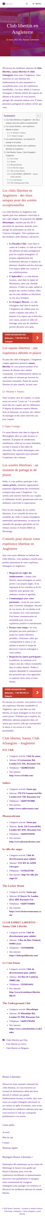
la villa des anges (17, 168)
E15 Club (14, 159)
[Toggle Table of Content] (37, 116)
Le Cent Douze (16, 180)
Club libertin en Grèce (16, 1044)
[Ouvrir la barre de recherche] (26, 3)
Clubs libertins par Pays (17, 1040)
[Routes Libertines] (7, 3)
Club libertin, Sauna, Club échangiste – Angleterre (21, 154)
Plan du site (7, 1137)
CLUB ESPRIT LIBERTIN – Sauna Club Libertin (24, 175)
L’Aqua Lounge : (17, 136)
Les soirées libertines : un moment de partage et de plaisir (20, 140)
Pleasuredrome (16, 165)
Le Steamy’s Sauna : (18, 133)
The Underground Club (19, 183)
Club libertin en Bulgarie (17, 1048)
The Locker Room (17, 171)
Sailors (13, 162)
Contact (6, 1142)
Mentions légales (10, 1148)
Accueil (6, 1132)
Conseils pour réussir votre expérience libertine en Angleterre (21, 147)
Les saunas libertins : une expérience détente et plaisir (20, 128)
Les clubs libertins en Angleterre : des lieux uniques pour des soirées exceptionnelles (23, 121)
